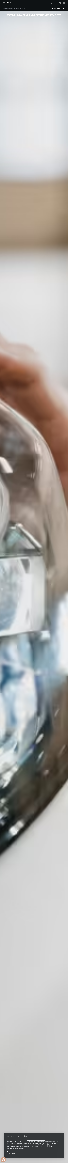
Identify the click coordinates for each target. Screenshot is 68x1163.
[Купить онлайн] (51, 3)
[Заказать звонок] (60, 3)
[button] (61, 1136)
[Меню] (64, 3)
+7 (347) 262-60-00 (58, 8)
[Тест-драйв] (55, 3)
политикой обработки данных (36, 1140)
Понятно (12, 1154)
